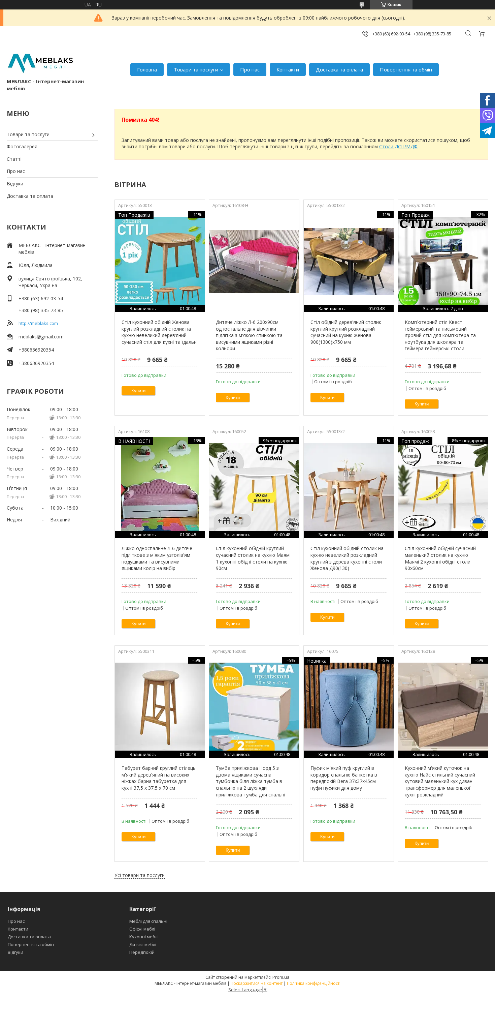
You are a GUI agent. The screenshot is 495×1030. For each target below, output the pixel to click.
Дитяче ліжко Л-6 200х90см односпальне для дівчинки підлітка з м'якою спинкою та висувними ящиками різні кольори (249, 335)
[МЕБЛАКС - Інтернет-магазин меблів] (40, 62)
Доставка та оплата (339, 69)
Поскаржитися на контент (257, 983)
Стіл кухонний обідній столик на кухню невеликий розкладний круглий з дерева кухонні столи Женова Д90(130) (347, 558)
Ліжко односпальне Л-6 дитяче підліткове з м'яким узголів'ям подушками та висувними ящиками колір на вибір (157, 558)
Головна (147, 69)
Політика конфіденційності (313, 983)
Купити (138, 390)
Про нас (250, 69)
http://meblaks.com (38, 323)
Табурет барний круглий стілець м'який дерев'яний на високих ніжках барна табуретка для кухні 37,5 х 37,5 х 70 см (159, 778)
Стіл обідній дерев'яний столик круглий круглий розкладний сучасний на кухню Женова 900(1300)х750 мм (345, 332)
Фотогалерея (22, 146)
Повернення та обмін (406, 69)
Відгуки (15, 183)
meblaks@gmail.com (41, 336)
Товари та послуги (196, 69)
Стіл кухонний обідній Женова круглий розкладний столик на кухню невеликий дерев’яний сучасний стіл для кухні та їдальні (160, 332)
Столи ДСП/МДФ (398, 146)
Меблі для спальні (148, 921)
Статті (14, 159)
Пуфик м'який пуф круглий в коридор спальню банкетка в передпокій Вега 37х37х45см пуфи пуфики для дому (343, 778)
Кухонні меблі (144, 937)
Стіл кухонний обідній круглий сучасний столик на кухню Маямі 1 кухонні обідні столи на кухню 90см (253, 558)
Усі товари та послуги (139, 875)
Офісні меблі (142, 929)
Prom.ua (281, 977)
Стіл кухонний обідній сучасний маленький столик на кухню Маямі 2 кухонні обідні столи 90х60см (440, 558)
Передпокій (142, 952)
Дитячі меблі (142, 944)
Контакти (287, 69)
